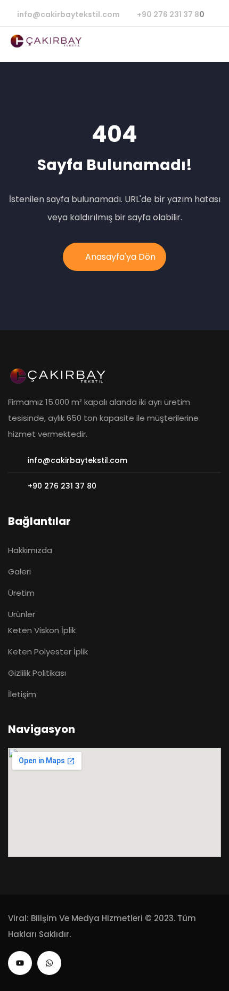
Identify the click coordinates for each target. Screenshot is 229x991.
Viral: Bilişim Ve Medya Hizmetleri (75, 918)
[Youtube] (20, 963)
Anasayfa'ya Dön (120, 257)
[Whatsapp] (49, 963)
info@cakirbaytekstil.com (68, 14)
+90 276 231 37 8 (168, 14)
